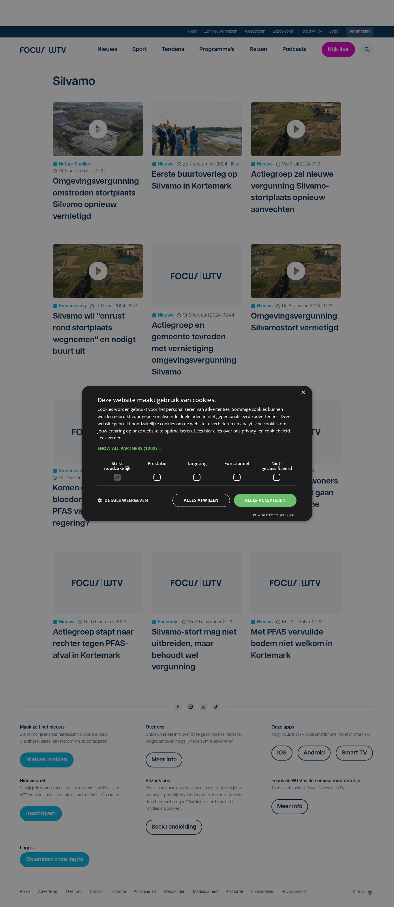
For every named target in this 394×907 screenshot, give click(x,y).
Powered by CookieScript (274, 515)
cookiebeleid (277, 431)
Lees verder (109, 438)
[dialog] (197, 453)
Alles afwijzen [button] (201, 500)
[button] (197, 448)
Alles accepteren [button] (265, 500)
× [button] (303, 392)
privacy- (250, 431)
